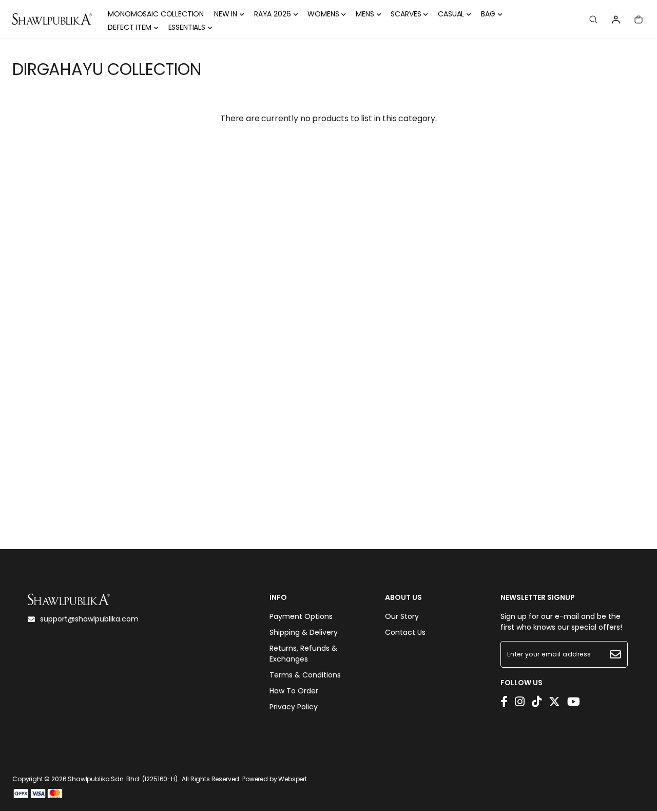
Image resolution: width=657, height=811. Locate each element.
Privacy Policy (293, 707)
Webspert (292, 779)
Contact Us (405, 632)
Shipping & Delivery (303, 632)
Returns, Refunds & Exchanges (303, 653)
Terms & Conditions (305, 675)
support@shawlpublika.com (89, 619)
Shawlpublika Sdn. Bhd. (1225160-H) (123, 779)
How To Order (293, 691)
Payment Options (301, 616)
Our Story (402, 616)
